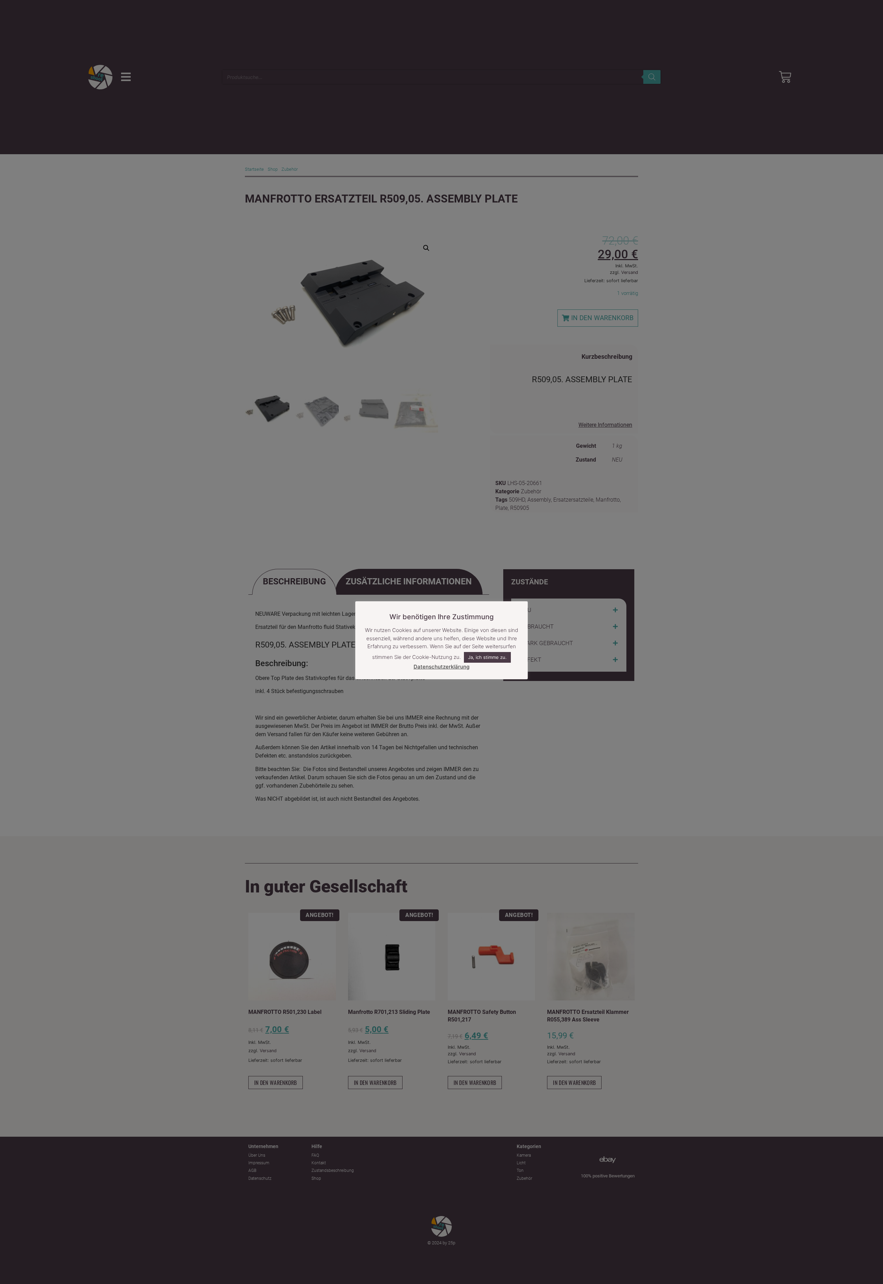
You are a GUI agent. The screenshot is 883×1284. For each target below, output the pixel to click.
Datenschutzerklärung (441, 666)
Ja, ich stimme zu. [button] (487, 657)
